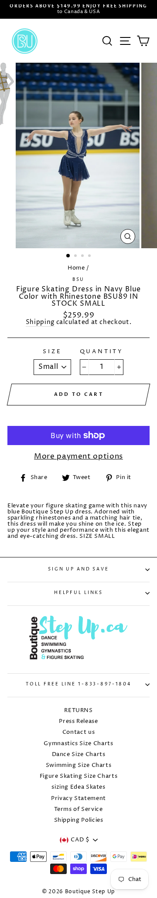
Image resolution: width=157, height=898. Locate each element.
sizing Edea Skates (78, 787)
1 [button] (68, 256)
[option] (78, 9)
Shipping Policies (78, 820)
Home (76, 268)
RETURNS (78, 710)
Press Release (78, 721)
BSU (78, 280)
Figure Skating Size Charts (79, 776)
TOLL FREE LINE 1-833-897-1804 (78, 684)
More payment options (78, 456)
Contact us (78, 732)
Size (52, 352)
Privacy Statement (78, 798)
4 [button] (90, 256)
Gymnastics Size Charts (78, 743)
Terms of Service (78, 809)
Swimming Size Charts (79, 765)
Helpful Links (78, 593)
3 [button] (83, 256)
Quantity (102, 352)
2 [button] (76, 256)
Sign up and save (78, 569)
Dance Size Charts (79, 754)
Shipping (40, 323)
